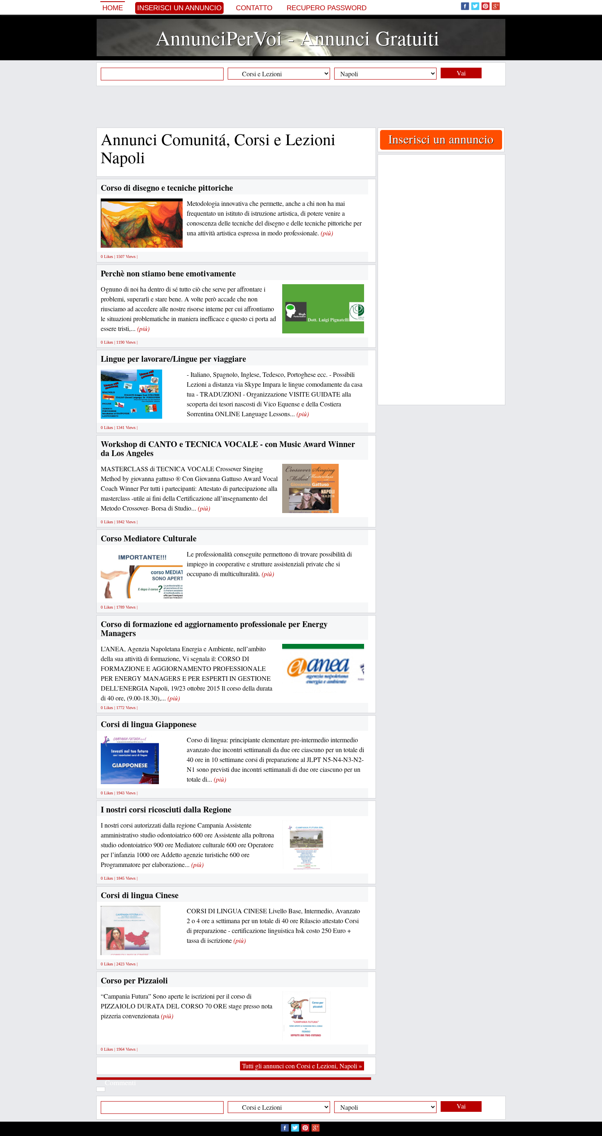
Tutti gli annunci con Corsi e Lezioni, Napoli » (302, 1065)
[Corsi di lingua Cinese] (131, 945)
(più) (327, 232)
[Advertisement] (301, 106)
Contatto (254, 8)
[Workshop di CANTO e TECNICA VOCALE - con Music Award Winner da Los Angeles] (310, 504)
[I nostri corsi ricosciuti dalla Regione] (307, 860)
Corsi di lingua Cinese (140, 895)
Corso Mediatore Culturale (149, 538)
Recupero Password (327, 8)
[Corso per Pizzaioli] (307, 1031)
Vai (461, 72)
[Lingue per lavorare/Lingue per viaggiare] (131, 409)
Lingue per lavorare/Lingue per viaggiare (173, 359)
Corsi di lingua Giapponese (149, 724)
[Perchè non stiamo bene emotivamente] (327, 323)
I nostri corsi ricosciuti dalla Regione (166, 809)
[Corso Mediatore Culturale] (164, 589)
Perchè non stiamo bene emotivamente (168, 273)
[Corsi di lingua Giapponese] (130, 775)
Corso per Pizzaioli (134, 980)
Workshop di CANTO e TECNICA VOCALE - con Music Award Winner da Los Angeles (228, 448)
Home (112, 8)
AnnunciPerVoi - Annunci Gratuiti (297, 37)
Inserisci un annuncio (179, 8)
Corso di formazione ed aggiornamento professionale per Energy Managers (214, 628)
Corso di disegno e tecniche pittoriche (167, 188)
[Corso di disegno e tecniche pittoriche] (153, 238)
